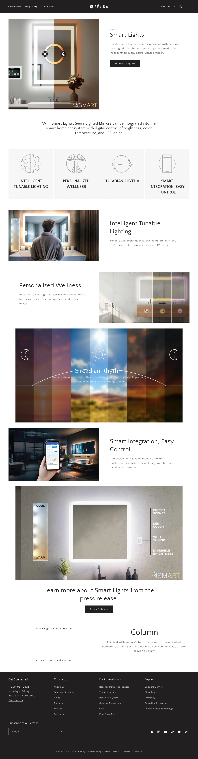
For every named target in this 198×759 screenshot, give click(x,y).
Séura (66, 752)
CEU (101, 708)
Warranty (150, 697)
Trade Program (107, 692)
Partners (59, 714)
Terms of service (112, 752)
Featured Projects (64, 692)
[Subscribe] (60, 731)
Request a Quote (125, 63)
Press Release (99, 609)
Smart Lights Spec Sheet (51, 628)
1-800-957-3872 (19, 686)
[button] (14, 6)
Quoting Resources (110, 703)
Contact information (132, 752)
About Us (59, 687)
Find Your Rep (107, 714)
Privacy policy (94, 752)
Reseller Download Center (114, 687)
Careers (58, 703)
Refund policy (78, 752)
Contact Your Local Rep (51, 660)
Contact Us (168, 6)
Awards (58, 708)
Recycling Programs (156, 703)
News (57, 697)
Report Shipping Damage (159, 708)
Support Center (154, 687)
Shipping (150, 692)
